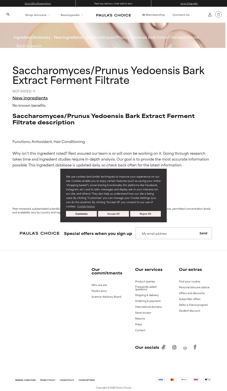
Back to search (29, 45)
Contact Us (181, 15)
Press (138, 324)
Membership (155, 15)
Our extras (190, 269)
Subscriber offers (189, 299)
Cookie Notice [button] (86, 206)
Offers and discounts (192, 293)
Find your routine (189, 281)
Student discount (189, 310)
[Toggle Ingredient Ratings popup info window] (34, 91)
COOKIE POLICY (67, 380)
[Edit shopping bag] (218, 14)
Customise (81, 214)
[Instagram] (174, 347)
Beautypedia (70, 15)
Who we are (99, 285)
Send (203, 233)
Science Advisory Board (106, 296)
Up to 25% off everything (38, 3)
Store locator (143, 312)
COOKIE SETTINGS (87, 380)
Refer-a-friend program (193, 305)
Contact (140, 330)
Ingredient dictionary (31, 37)
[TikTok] (163, 347)
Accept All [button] (113, 213)
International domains (148, 306)
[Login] (210, 14)
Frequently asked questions (145, 288)
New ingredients (68, 37)
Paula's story (99, 291)
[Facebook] (195, 347)
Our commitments (107, 271)
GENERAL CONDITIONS (25, 380)
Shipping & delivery (147, 295)
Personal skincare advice (194, 287)
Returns (140, 318)
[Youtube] (185, 347)
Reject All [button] (145, 213)
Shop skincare (35, 15)
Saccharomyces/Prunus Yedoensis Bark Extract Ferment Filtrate (142, 37)
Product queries (145, 281)
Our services (148, 269)
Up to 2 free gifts (189, 3)
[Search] (8, 14)
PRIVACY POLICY (47, 380)
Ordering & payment (147, 301)
